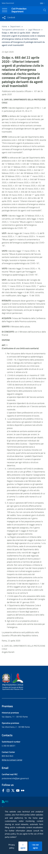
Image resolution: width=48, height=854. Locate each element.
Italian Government (8, 3)
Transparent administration (13, 29)
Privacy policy (11, 846)
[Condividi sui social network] (4, 18)
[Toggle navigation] (5, 10)
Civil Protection (19, 10)
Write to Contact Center (12, 760)
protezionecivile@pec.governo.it (15, 778)
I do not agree (35, 846)
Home (4, 26)
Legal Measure (34, 29)
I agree (22, 846)
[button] (44, 10)
